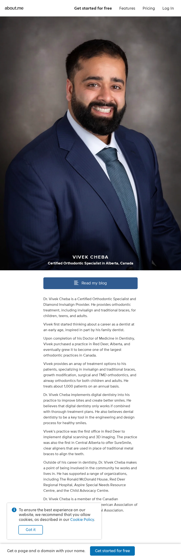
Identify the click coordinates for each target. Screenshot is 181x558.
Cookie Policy (82, 519)
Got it (31, 529)
